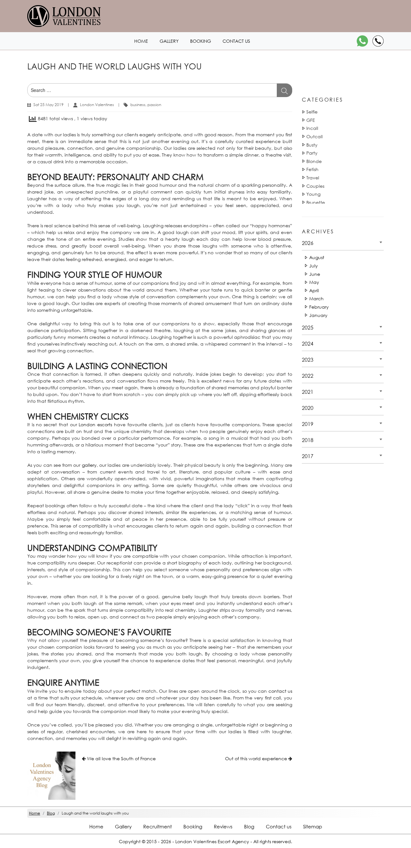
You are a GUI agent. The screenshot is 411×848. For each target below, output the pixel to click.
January (318, 315)
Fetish (312, 169)
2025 (307, 327)
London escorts (95, 424)
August (316, 257)
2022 (307, 375)
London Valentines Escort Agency (212, 841)
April (314, 290)
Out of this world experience (256, 758)
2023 (307, 359)
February (319, 307)
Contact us (236, 41)
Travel (312, 178)
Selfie (312, 112)
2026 (307, 242)
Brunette (315, 202)
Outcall (314, 136)
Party (312, 153)
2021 (307, 391)
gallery (89, 465)
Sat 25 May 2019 (48, 104)
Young (313, 194)
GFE (310, 120)
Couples (315, 186)
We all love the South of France (121, 758)
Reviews (223, 826)
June (314, 274)
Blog (249, 826)
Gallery (169, 41)
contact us (280, 691)
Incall (312, 128)
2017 (307, 456)
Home (141, 41)
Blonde (314, 161)
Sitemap (312, 826)
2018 (307, 440)
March (316, 298)
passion (154, 104)
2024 (307, 343)
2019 (307, 423)
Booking (200, 41)
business (137, 104)
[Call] (378, 41)
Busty (312, 145)
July (313, 266)
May (314, 282)
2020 (307, 407)
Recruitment (157, 826)
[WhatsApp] (362, 41)
